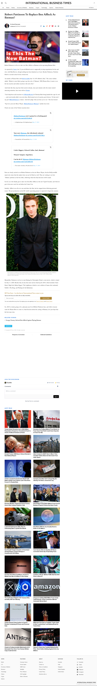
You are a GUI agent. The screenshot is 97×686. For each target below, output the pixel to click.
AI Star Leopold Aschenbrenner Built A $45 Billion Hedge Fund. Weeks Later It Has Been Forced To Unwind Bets (17, 480)
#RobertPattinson (14, 99)
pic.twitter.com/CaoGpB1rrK (23, 161)
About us (41, 662)
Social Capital (23, 664)
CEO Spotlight (23, 674)
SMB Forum (22, 667)
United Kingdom (61, 669)
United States (61, 671)
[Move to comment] (58, 26)
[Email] (55, 26)
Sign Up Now (81, 75)
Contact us (41, 664)
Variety (15, 69)
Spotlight (22, 669)
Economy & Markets (22, 7)
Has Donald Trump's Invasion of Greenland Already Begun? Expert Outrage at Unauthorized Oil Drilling (17, 551)
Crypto (37, 7)
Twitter (28, 90)
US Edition (91, 7)
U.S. (3, 7)
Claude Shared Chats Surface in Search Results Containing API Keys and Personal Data (17, 624)
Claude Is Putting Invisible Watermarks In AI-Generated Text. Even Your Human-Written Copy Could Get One (17, 649)
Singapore (60, 667)
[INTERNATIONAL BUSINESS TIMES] (48, 3)
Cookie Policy (42, 671)
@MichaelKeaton (28, 94)
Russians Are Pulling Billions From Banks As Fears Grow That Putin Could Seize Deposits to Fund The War (46, 431)
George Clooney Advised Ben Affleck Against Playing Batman (23, 320)
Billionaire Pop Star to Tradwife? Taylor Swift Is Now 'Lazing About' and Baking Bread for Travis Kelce (46, 624)
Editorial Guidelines (46, 334)
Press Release (23, 671)
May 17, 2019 (35, 122)
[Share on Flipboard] (49, 26)
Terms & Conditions (43, 667)
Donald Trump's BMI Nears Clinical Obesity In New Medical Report (74, 43)
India (59, 664)
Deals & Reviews (59, 7)
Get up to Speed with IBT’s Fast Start (80, 71)
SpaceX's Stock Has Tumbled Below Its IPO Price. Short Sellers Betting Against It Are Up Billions (46, 649)
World (7, 7)
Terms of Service (40, 301)
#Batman (36, 104)
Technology (44, 7)
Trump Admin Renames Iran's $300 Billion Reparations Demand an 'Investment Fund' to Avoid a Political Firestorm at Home (18, 431)
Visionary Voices (23, 662)
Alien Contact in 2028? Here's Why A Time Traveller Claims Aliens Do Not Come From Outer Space (45, 455)
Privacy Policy (49, 301)
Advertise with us (43, 674)
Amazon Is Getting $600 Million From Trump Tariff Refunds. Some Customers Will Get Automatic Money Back (45, 599)
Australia (60, 662)
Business (31, 7)
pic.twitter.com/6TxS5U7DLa (35, 135)
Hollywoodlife (26, 78)
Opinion (51, 7)
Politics (13, 7)
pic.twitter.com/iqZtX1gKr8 (23, 118)
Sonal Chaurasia (16, 24)
